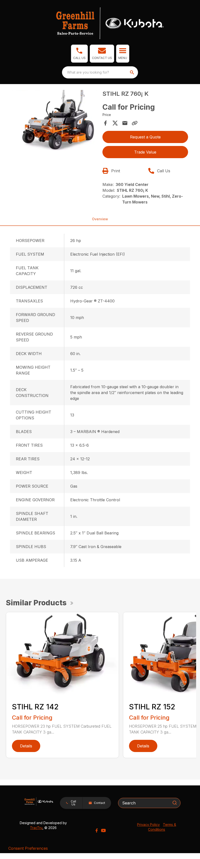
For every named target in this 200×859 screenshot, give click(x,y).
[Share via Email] (125, 123)
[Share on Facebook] (105, 123)
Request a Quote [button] (145, 137)
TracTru (36, 828)
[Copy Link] (135, 123)
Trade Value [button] (145, 152)
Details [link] (26, 745)
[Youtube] (103, 830)
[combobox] (100, 72)
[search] (132, 72)
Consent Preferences (28, 848)
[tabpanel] (55, 121)
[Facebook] (96, 830)
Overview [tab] (100, 219)
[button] (79, 54)
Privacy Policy (148, 824)
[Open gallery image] (55, 120)
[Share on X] (115, 123)
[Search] (174, 802)
